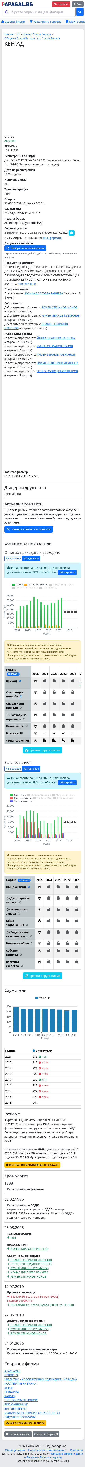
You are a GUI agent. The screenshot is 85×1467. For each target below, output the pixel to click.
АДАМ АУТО (12, 1371)
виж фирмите (52, 238)
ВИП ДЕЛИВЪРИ (15, 1408)
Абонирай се (61, 4)
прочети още (27, 283)
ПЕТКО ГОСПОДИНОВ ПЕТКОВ (57, 371)
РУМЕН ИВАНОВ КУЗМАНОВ (61, 315)
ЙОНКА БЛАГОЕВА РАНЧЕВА (44, 293)
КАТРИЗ (9, 1396)
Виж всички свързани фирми (27, 1423)
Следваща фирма (45, 1434)
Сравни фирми (14, 21)
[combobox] (39, 12)
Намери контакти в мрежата (27, 248)
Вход (79, 4)
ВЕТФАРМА (11, 1392)
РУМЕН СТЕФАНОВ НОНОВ (59, 307)
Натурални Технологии (20, 1417)
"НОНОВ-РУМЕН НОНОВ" (21, 1400)
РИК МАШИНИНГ (16, 1404)
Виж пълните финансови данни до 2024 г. (34, 1164)
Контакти (76, 1450)
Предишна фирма (19, 1434)
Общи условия (15, 1450)
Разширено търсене (47, 21)
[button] (35, 683)
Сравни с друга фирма (44, 750)
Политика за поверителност (47, 1450)
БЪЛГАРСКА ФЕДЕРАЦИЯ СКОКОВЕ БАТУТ (32, 1413)
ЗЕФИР (8, 1388)
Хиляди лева (13, 558)
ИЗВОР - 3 (11, 1375)
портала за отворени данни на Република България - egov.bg (53, 1455)
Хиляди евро (31, 558)
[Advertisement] (42, 91)
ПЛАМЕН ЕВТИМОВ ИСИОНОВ (57, 363)
